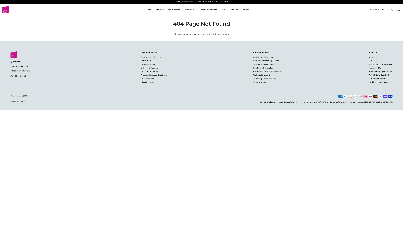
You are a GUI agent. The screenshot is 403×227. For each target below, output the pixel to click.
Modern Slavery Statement (306, 102)
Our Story (372, 61)
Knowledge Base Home (264, 57)
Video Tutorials (260, 82)
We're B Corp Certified (378, 75)
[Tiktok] (25, 76)
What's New (234, 9)
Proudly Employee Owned (380, 71)
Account (385, 9)
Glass (149, 9)
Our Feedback (147, 79)
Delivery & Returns (149, 68)
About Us (372, 57)
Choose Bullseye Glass (263, 64)
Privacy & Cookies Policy (285, 102)
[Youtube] (16, 76)
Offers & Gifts (248, 9)
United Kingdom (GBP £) (19, 96)
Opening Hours (148, 64)
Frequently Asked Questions (154, 75)
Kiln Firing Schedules (263, 68)
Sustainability (374, 68)
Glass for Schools (148, 82)
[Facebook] (11, 76)
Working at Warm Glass (379, 82)
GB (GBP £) (373, 9)
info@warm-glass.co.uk (21, 71)
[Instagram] (21, 76)
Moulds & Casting (190, 9)
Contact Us (146, 61)
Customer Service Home (152, 57)
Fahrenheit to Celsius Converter (267, 71)
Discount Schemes (149, 71)
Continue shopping (220, 34)
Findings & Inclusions (209, 9)
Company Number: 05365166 (360, 102)
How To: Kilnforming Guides (266, 61)
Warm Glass (20, 102)
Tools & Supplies (174, 9)
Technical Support (261, 75)
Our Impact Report (377, 79)
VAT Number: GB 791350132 (382, 102)
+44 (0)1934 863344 (19, 66)
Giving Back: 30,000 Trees (380, 64)
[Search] (393, 9)
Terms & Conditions (267, 102)
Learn (224, 9)
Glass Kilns (160, 9)
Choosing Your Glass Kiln (264, 79)
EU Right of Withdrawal (339, 102)
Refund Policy (323, 102)
